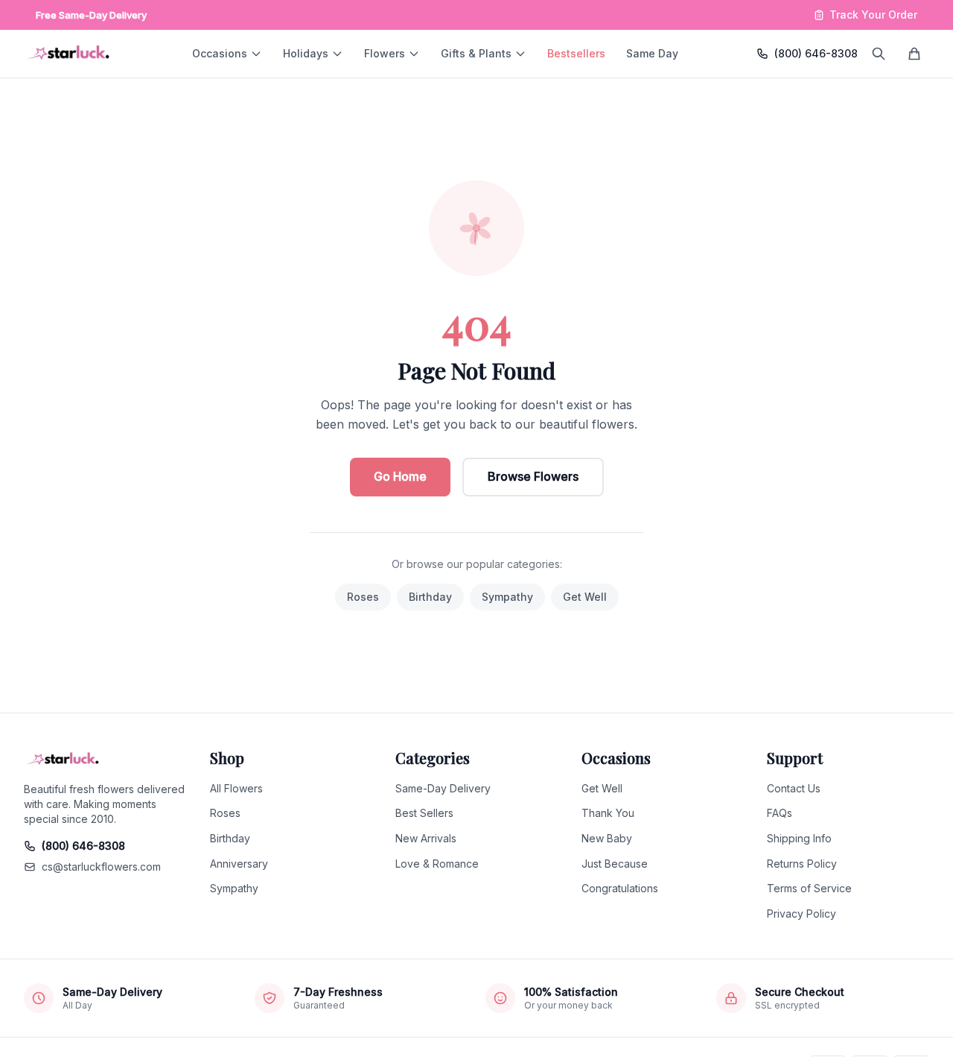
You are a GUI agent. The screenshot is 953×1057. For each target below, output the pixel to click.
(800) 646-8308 (816, 53)
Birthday (430, 596)
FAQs (779, 813)
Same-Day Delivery (443, 788)
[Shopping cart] (914, 54)
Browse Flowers (533, 476)
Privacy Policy (801, 913)
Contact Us (793, 788)
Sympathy (507, 596)
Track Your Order (873, 14)
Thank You (607, 813)
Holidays (305, 53)
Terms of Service (809, 888)
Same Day (652, 53)
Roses (363, 596)
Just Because (614, 863)
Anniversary (239, 863)
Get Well (585, 596)
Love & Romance (437, 863)
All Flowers (236, 788)
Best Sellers (424, 813)
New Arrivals (425, 838)
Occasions (219, 53)
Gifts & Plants (476, 53)
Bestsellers (576, 53)
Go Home (400, 476)
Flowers (384, 53)
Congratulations (619, 888)
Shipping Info (799, 838)
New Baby (606, 838)
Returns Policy (802, 863)
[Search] (878, 54)
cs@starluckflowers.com (101, 866)
